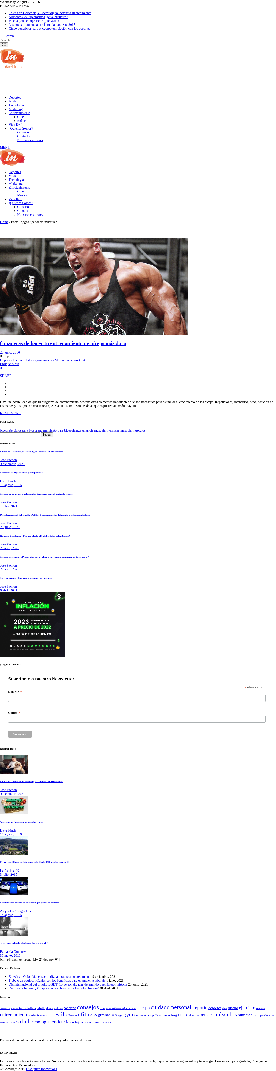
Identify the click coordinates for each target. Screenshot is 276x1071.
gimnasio (42, 360)
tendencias (60, 1021)
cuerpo (143, 1007)
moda (184, 1014)
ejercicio (247, 1007)
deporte (199, 1007)
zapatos (106, 1022)
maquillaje (154, 1015)
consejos (88, 1007)
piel (256, 1015)
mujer (196, 1015)
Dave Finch (8, 481)
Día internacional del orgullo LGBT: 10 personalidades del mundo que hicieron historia (45, 515)
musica (207, 1014)
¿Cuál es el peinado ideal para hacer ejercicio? (24, 943)
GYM (54, 360)
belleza (31, 1008)
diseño (233, 1008)
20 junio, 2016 (10, 352)
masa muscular (123, 430)
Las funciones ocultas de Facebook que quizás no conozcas (30, 902)
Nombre (15, 692)
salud (23, 1021)
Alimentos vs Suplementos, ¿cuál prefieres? (38, 17)
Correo (14, 713)
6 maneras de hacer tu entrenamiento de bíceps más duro (63, 343)
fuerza (77, 430)
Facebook (74, 1015)
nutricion (245, 1015)
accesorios (5, 1008)
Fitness (31, 360)
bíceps (4, 430)
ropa (11, 1022)
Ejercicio (19, 360)
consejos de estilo (109, 1008)
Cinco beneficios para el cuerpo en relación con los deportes (49, 28)
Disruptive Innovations (41, 1069)
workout (79, 360)
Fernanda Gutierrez (13, 951)
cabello (41, 1008)
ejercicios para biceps (23, 430)
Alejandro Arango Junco (16, 911)
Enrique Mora (9, 364)
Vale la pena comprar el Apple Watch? (35, 21)
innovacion (140, 1015)
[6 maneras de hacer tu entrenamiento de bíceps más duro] (94, 334)
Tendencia (66, 360)
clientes (49, 1008)
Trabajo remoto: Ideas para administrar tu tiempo (26, 578)
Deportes (6, 360)
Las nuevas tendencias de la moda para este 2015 (42, 24)
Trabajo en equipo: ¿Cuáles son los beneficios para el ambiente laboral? (37, 493)
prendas (264, 1015)
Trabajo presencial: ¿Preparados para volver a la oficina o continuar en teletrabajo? (44, 557)
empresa (260, 1008)
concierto (70, 1008)
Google (118, 1015)
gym (110, 430)
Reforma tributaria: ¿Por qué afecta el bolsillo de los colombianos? (35, 535)
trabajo (76, 1022)
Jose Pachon (8, 460)
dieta (224, 1008)
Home (4, 222)
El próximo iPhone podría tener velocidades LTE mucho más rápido (35, 862)
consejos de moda (127, 1008)
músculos (139, 430)
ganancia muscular (94, 430)
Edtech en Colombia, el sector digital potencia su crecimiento (50, 13)
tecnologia (40, 1021)
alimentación (19, 1008)
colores (58, 1008)
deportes (214, 1008)
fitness (89, 1014)
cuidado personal (171, 1007)
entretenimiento (41, 1015)
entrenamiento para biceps (55, 430)
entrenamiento (14, 1014)
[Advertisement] (78, 81)
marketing (169, 1015)
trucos (84, 1022)
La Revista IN (9, 870)
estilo (60, 1014)
